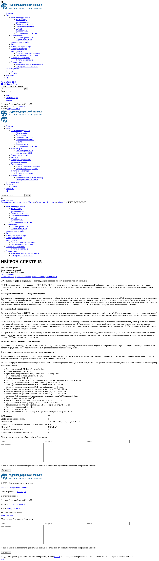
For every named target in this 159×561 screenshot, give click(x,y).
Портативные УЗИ (24, 40)
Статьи (14, 73)
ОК (2, 559)
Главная (9, 13)
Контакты (10, 75)
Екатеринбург (12, 98)
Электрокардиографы (20, 42)
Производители (12, 69)
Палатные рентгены (24, 24)
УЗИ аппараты (17, 35)
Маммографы (21, 20)
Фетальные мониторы (20, 58)
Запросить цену (7, 274)
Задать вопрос (7, 200)
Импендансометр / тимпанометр (29, 64)
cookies (57, 557)
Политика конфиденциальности (14, 487)
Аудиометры (16, 62)
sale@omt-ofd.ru (10, 84)
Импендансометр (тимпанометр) (25, 253)
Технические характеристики (44, 277)
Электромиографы (19, 49)
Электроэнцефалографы (21, 46)
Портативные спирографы (27, 55)
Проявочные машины (25, 26)
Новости (9, 71)
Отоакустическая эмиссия (27, 66)
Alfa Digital (21, 492)
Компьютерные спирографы (28, 53)
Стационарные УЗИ (24, 37)
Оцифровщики (22, 22)
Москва (9, 95)
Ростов (9, 100)
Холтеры (14, 44)
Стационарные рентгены (26, 33)
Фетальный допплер (24, 60)
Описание (5, 277)
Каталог (9, 15)
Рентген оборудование (20, 17)
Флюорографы (22, 31)
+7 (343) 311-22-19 (8, 82)
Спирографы (16, 51)
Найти (27, 195)
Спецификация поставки (20, 277)
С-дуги (19, 29)
